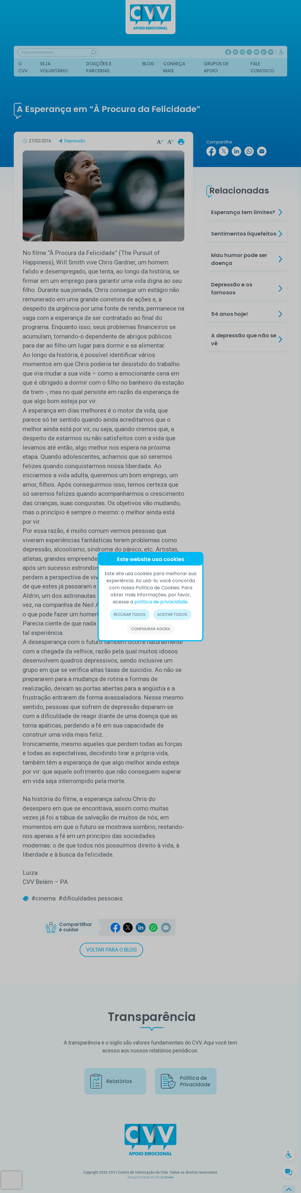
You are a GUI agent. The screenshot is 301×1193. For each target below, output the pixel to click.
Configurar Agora (150, 629)
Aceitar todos (172, 614)
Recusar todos (130, 614)
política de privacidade (161, 601)
